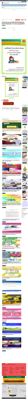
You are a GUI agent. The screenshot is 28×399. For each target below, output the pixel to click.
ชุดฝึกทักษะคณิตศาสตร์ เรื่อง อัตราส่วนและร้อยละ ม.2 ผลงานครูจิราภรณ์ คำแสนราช (24, 141)
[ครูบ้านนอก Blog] (8, 6)
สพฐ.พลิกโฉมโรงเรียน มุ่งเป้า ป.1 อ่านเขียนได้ (24, 196)
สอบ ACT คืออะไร (23, 215)
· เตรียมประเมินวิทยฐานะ (22, 371)
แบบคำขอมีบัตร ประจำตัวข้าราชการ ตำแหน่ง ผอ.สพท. (24, 172)
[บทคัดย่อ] (22, 6)
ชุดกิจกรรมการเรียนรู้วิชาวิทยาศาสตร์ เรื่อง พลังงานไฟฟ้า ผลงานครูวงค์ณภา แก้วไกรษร (24, 122)
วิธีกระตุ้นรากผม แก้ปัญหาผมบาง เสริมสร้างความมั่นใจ (24, 189)
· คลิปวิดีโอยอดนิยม (17, 369)
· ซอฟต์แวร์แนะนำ (4, 371)
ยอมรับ (27, 0)
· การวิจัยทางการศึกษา (22, 368)
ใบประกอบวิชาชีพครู (23, 209)
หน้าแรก (25, 19)
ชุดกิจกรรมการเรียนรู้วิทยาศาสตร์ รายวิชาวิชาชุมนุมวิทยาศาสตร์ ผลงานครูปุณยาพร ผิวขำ (24, 113)
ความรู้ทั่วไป (6, 19)
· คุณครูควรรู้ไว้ (21, 370)
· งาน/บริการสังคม (17, 368)
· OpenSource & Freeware (5, 370)
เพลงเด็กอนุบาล (23, 217)
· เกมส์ (16, 371)
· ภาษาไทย (10, 370)
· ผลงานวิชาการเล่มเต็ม (22, 372)
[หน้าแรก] (2, 6)
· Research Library (4, 373)
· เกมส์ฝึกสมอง (16, 372)
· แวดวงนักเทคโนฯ (4, 375)
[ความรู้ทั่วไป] (2, 7)
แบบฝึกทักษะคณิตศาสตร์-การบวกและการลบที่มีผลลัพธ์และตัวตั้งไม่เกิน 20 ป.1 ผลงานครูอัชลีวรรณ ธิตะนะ (25, 131)
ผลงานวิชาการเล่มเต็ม (17, 19)
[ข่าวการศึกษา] (5, 6)
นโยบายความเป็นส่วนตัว (22, 0)
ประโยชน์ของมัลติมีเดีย (25, 184)
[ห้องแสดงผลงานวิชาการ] (19, 6)
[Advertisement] (14, 14)
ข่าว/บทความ (22, 19)
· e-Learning (3, 368)
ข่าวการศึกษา (3, 19)
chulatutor (23, 216)
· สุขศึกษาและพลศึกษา (11, 371)
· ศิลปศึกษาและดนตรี (11, 372)
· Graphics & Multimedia (5, 369)
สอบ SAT (22, 212)
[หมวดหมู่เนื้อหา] (15, 6)
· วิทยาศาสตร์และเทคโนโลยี (11, 368)
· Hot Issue (3, 372)
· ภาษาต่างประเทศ (11, 369)
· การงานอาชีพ (10, 373)
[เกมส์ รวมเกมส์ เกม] (24, 6)
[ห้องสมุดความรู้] (11, 6)
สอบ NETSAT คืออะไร (24, 210)
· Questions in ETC (4, 374)
